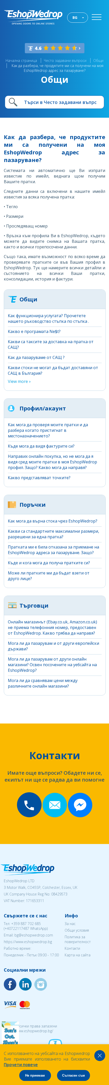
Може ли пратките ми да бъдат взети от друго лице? (48, 575)
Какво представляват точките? (39, 477)
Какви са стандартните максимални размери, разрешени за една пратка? (53, 534)
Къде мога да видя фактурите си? (41, 446)
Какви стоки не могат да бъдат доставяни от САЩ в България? (53, 370)
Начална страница (21, 60)
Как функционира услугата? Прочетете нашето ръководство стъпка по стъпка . (48, 318)
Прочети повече (21, 1064)
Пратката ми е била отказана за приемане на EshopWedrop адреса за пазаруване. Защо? (53, 549)
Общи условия (77, 930)
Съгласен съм (73, 1075)
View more (18, 381)
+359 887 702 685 (26, 923)
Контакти (72, 948)
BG (74, 17)
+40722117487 (17, 928)
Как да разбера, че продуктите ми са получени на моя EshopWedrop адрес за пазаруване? (57, 68)
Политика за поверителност (78, 939)
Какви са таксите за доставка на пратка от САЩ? (51, 344)
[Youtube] (40, 984)
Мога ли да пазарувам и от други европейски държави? (53, 646)
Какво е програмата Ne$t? (34, 331)
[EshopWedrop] (33, 17)
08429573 (59, 894)
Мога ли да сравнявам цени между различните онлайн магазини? (43, 683)
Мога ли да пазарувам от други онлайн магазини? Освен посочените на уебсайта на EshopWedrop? (52, 664)
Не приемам (35, 1075)
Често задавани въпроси (65, 60)
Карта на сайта (77, 955)
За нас (70, 923)
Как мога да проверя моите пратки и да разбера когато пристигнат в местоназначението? (48, 430)
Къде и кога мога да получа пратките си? (49, 563)
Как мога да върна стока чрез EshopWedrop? (52, 521)
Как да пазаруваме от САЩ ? (36, 357)
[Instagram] (25, 984)
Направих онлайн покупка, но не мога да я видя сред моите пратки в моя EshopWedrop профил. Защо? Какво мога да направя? (52, 461)
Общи (98, 60)
